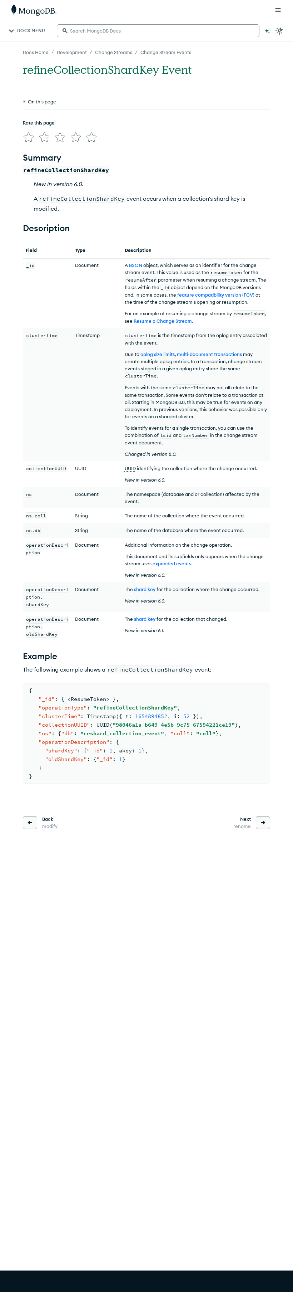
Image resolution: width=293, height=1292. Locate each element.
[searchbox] (158, 30)
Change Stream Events (165, 52)
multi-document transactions (209, 354)
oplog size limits (157, 354)
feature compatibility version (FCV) (215, 295)
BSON (135, 265)
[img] (28, 137)
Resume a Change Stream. (163, 321)
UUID (130, 468)
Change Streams (113, 52)
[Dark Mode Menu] (279, 31)
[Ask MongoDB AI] (267, 31)
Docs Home (36, 52)
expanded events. (172, 563)
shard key (144, 589)
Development (72, 52)
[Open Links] (278, 10)
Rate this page (39, 123)
